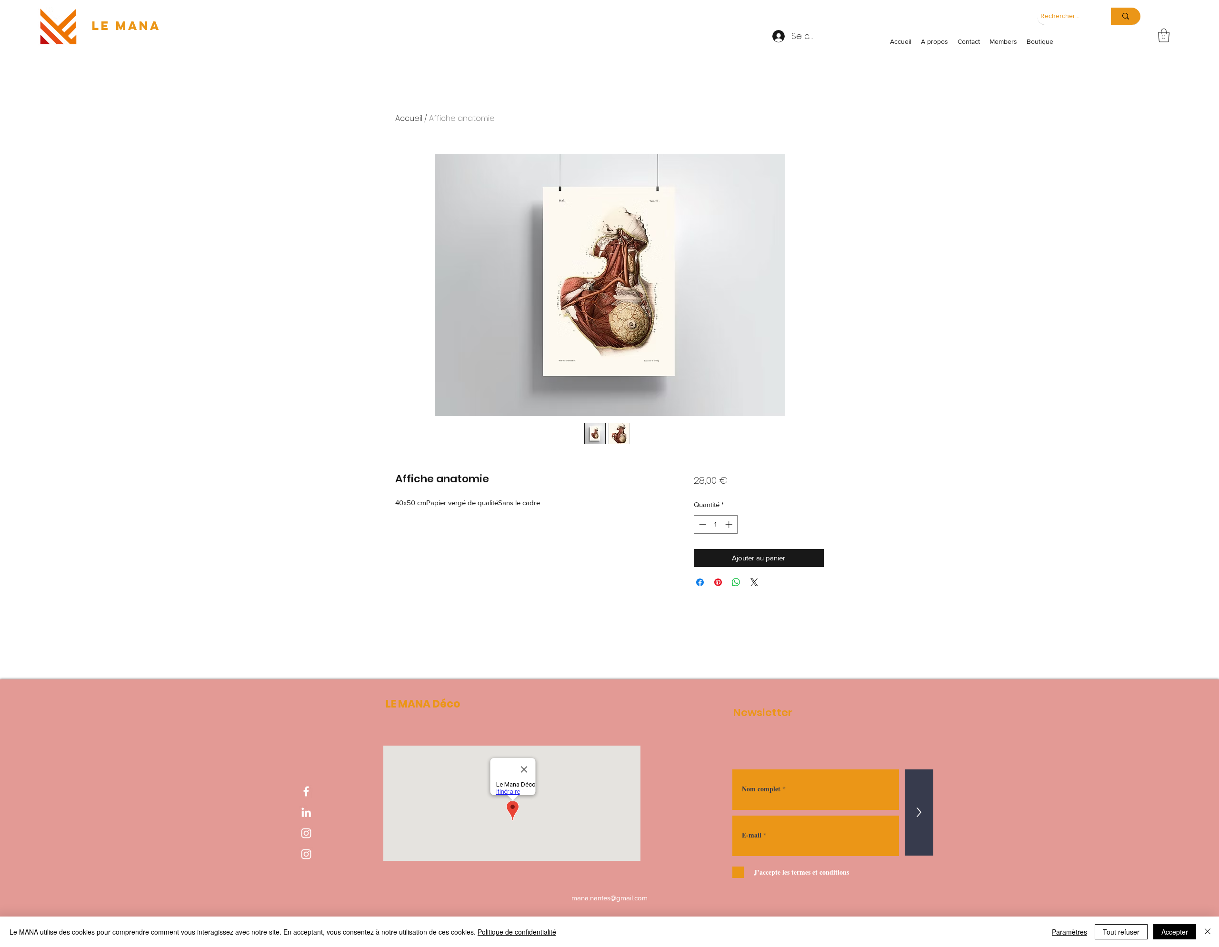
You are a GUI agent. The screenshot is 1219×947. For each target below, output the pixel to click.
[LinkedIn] (306, 812)
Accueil (408, 118)
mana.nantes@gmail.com (609, 898)
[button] (1163, 35)
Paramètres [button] (1069, 932)
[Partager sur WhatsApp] (736, 582)
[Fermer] (1207, 931)
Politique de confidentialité (517, 932)
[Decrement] (701, 524)
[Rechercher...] (1125, 16)
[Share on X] (754, 582)
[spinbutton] (715, 524)
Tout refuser (1121, 932)
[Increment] (729, 524)
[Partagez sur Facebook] (700, 582)
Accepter (1174, 932)
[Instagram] (306, 833)
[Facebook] (306, 791)
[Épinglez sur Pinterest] (718, 582)
